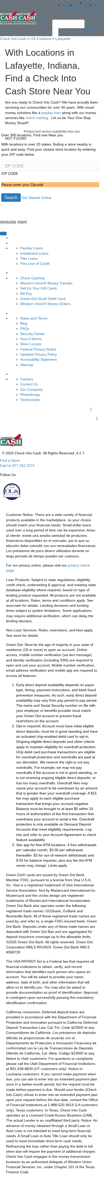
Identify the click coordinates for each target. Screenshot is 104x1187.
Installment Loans (34, 253)
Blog (23, 323)
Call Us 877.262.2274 (17, 466)
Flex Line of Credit (34, 264)
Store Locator (31, 344)
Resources (18, 313)
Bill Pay (26, 294)
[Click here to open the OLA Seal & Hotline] (11, 491)
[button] (52, 227)
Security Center (32, 334)
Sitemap (26, 365)
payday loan (51, 113)
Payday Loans (31, 248)
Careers (26, 379)
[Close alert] (3, 233)
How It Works (30, 339)
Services (17, 273)
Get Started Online (36, 198)
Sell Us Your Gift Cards (38, 288)
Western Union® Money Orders (45, 304)
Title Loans (29, 258)
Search (11, 197)
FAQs (24, 328)
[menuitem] (41, 237)
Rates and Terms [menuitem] (89, 8)
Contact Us (29, 384)
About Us (17, 374)
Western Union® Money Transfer (46, 283)
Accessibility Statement (38, 359)
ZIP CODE (9, 173)
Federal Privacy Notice (38, 349)
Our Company (31, 389)
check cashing (37, 118)
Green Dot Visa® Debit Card (42, 299)
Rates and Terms (33, 318)
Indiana (45, 39)
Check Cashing (32, 278)
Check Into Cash (13, 39)
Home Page (19, 238)
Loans (15, 243)
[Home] (9, 18)
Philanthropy (30, 395)
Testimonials (30, 400)
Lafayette (62, 39)
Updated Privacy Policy (38, 354)
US (33, 39)
